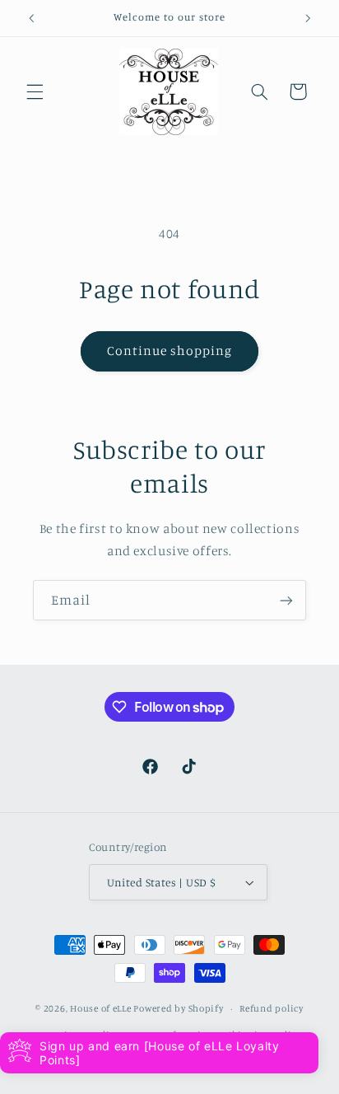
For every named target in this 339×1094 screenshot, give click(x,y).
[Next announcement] (308, 18)
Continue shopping (170, 350)
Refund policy (271, 1008)
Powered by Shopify (178, 1008)
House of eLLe (101, 1008)
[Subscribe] (286, 600)
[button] (34, 91)
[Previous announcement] (31, 18)
